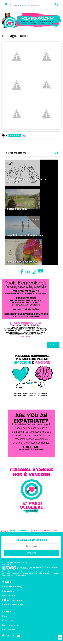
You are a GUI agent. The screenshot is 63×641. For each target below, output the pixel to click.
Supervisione (9, 595)
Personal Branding (12, 586)
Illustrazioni (8, 629)
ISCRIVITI (31, 553)
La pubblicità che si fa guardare (25, 235)
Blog (4, 616)
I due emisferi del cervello (22, 261)
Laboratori (7, 620)
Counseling (8, 591)
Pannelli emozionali (12, 604)
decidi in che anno (17, 208)
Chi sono (7, 611)
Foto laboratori (10, 625)
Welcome (7, 581)
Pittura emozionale (12, 600)
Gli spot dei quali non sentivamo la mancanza (26, 180)
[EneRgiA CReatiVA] (28, 4)
